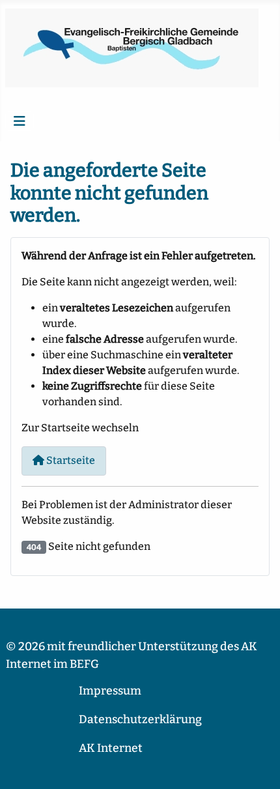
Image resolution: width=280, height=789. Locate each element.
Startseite (69, 460)
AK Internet (111, 748)
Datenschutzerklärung (140, 719)
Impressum (110, 691)
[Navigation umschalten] (19, 121)
